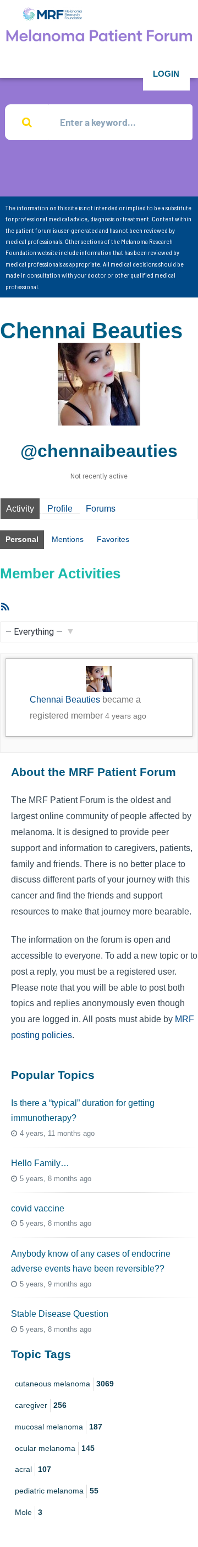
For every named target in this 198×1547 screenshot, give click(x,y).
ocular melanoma (55, 1448)
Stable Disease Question (59, 1314)
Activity (20, 508)
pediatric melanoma (56, 1490)
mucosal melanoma (58, 1426)
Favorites (113, 539)
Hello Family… (40, 1163)
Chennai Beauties (65, 699)
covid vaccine (37, 1208)
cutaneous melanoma (64, 1383)
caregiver (41, 1405)
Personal (22, 539)
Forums (101, 508)
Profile (60, 508)
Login (166, 73)
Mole (28, 1512)
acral (33, 1469)
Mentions (68, 539)
